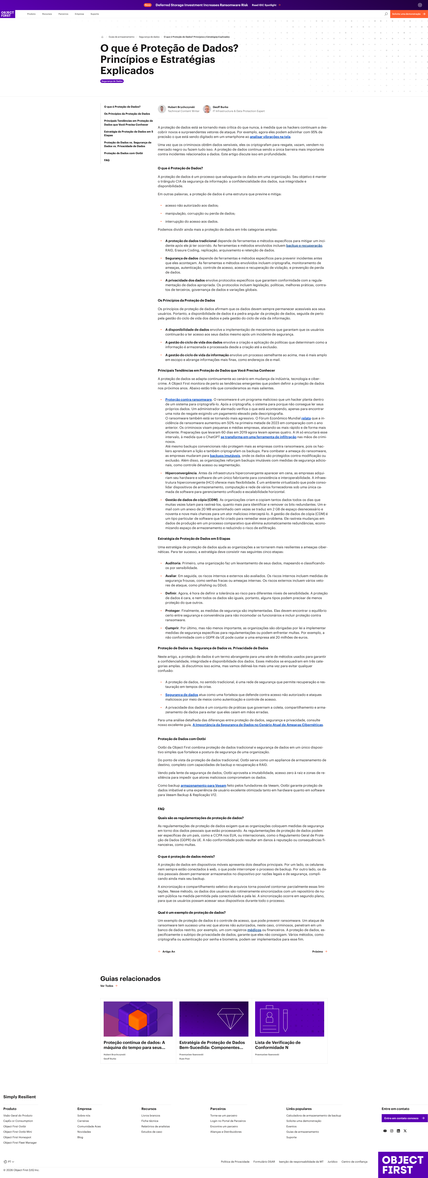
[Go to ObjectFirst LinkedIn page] (398, 1131)
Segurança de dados (149, 36)
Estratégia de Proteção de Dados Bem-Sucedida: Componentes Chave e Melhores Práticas (212, 1045)
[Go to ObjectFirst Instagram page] (391, 1131)
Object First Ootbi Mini (17, 1131)
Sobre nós (83, 1115)
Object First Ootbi (14, 1126)
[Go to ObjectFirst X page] (405, 1131)
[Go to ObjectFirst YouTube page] (385, 1131)
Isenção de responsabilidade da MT (301, 1161)
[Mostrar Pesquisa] (386, 14)
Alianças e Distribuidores (226, 1131)
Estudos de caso (151, 1131)
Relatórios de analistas (155, 1126)
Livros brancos (150, 1115)
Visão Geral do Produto (17, 1115)
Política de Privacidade (235, 1161)
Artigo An (169, 951)
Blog (80, 1137)
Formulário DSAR (264, 1161)
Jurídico (333, 1161)
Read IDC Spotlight (264, 5)
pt (9, 1161)
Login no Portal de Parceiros (228, 1121)
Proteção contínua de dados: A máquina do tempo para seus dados (134, 1045)
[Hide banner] (420, 5)
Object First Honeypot (17, 1137)
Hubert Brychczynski (181, 107)
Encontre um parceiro (224, 1126)
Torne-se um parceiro (223, 1115)
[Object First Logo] (7, 14)
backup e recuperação (304, 245)
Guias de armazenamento (121, 36)
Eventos (291, 1126)
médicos (254, 930)
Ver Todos (106, 985)
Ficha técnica (149, 1121)
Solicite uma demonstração (303, 1121)
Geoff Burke (220, 107)
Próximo (317, 951)
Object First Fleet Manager (20, 1142)
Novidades (84, 1131)
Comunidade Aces (89, 1126)
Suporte (291, 1137)
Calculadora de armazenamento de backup (313, 1115)
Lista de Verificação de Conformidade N (278, 1045)
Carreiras (83, 1121)
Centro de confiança (354, 1161)
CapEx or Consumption (18, 1121)
